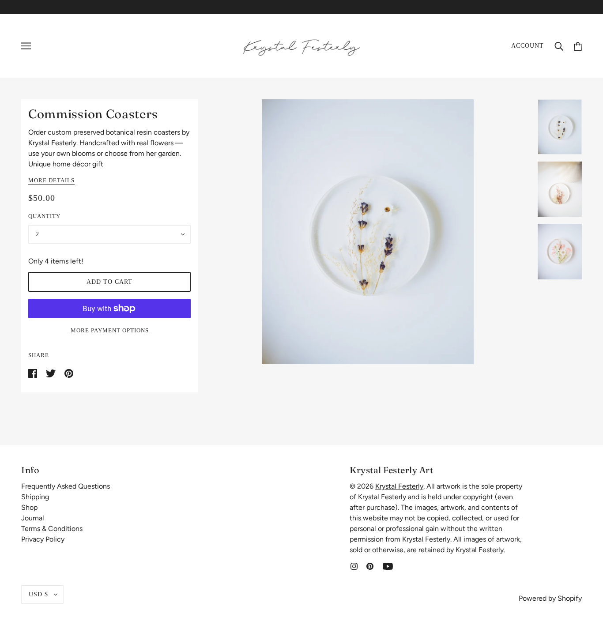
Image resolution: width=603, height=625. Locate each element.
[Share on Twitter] (51, 372)
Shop (29, 507)
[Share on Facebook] (33, 372)
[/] (301, 45)
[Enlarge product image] (367, 231)
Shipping (35, 497)
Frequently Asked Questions (65, 486)
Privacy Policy (42, 539)
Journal (32, 518)
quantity (44, 216)
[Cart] (578, 45)
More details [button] (51, 180)
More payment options (110, 330)
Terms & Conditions (52, 528)
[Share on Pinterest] (69, 372)
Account (527, 45)
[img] (354, 566)
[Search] (559, 46)
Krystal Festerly (399, 486)
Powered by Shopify (550, 598)
